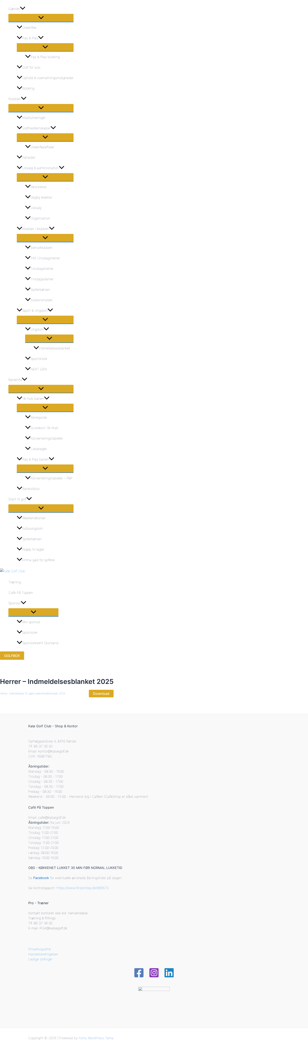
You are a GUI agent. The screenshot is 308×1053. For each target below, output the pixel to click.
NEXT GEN (39, 369)
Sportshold (39, 359)
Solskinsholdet (42, 300)
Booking (28, 88)
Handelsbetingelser (43, 954)
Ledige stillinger (40, 959)
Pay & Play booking (45, 57)
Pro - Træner (38, 903)
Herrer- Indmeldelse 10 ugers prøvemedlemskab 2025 (32, 693)
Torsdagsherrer (42, 268)
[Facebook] (139, 977)
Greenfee (29, 27)
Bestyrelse (38, 187)
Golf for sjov (31, 67)
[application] (22, 8)
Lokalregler (39, 449)
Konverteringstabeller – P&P (51, 478)
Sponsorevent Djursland (40, 643)
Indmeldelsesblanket (54, 348)
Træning (14, 582)
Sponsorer (30, 632)
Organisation (40, 218)
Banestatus (31, 488)
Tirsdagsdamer (42, 279)
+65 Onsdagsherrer (45, 258)
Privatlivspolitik (39, 949)
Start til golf (17, 499)
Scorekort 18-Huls (44, 428)
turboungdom (32, 528)
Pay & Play (30, 38)
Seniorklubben (41, 247)
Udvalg (36, 208)
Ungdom (37, 329)
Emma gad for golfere (38, 560)
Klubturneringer (33, 117)
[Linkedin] (169, 977)
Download (101, 693)
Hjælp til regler (33, 549)
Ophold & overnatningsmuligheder (48, 78)
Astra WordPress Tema (96, 1038)
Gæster (14, 8)
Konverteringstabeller (47, 438)
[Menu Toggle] (41, 18)
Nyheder (28, 157)
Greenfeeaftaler (42, 147)
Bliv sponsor (31, 622)
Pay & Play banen (35, 459)
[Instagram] (154, 977)
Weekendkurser (33, 518)
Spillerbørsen (40, 289)
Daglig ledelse (41, 197)
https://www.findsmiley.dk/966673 (83, 888)
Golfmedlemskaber (36, 128)
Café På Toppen (20, 592)
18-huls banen (33, 398)
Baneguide (39, 417)
